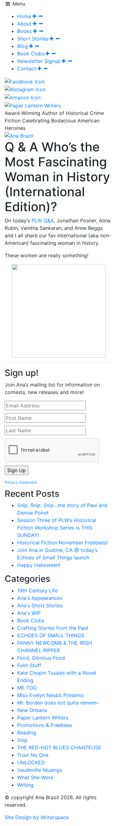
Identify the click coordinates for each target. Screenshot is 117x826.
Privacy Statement (21, 482)
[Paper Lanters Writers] (33, 105)
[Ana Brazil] (19, 135)
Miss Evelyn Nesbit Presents (50, 695)
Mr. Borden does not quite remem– (58, 703)
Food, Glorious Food (41, 658)
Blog (22, 46)
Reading (26, 732)
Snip (22, 740)
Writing (25, 785)
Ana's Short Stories (40, 605)
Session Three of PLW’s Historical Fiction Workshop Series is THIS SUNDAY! (56, 527)
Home (24, 16)
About (24, 24)
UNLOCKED (31, 762)
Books (24, 31)
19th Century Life (37, 590)
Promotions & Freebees (44, 725)
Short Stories (32, 39)
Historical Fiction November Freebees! (62, 542)
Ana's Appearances (39, 598)
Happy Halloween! (38, 565)
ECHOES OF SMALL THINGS (50, 635)
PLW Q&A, (43, 220)
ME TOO (27, 688)
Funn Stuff (29, 665)
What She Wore (35, 777)
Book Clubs (30, 53)
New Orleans (32, 710)
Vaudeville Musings (39, 770)
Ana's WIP (29, 613)
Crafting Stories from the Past (52, 628)
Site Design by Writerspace (37, 817)
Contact (26, 68)
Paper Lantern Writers (42, 717)
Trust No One (32, 755)
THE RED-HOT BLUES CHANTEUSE (59, 747)
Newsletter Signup (39, 61)
